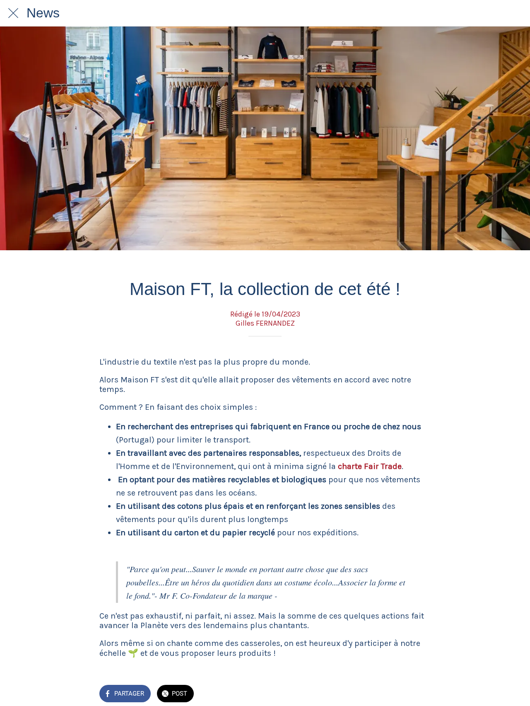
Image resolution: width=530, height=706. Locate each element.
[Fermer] (13, 13)
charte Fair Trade (370, 466)
